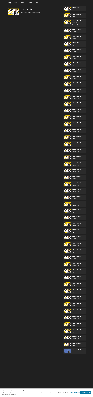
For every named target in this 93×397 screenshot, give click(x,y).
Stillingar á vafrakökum (63, 392)
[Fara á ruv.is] (9, 2)
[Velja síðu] (18, 2)
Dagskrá (31, 2)
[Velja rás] (26, 2)
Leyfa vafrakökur (86, 392)
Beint (22, 2)
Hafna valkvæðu (74, 392)
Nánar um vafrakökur (11, 394)
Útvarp (15, 2)
